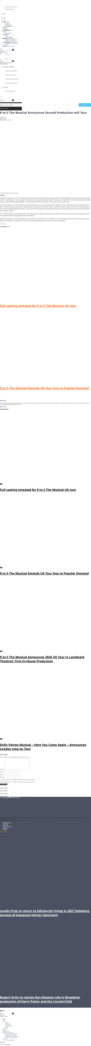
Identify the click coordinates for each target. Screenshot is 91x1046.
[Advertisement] (24, 10)
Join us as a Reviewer (10, 46)
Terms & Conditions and (24, 782)
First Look (5, 25)
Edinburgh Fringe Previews (11, 43)
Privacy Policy (32, 782)
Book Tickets (3, 223)
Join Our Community (7, 822)
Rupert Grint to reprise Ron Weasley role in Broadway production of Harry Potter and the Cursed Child (40, 999)
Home (4, 14)
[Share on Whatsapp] (4, 195)
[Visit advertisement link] (0, 786)
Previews (5, 23)
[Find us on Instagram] (4, 1042)
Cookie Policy (5, 825)
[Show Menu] (0, 54)
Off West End (8, 1024)
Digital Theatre (6, 30)
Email (1, 774)
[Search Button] (0, 48)
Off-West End (8, 24)
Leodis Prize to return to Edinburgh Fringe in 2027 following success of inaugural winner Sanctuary (44, 913)
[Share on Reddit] (3, 195)
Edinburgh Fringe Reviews (11, 39)
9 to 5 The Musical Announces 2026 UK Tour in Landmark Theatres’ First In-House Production (42, 659)
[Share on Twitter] (1, 195)
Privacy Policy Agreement (5, 782)
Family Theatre (8, 62)
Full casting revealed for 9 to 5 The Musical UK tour (38, 306)
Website (1, 777)
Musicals (7, 54)
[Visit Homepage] (7, 5)
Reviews (5, 34)
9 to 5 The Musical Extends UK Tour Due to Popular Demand (44, 388)
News (4, 22)
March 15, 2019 (3, 118)
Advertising (5, 829)
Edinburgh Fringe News (10, 40)
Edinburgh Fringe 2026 (8, 66)
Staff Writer (3, 117)
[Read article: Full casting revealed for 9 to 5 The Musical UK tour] (45, 264)
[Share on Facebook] (2, 195)
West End (7, 22)
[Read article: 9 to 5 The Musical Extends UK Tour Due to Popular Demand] (45, 347)
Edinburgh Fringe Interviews (11, 42)
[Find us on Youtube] (3, 1042)
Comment (2, 769)
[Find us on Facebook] (2, 28)
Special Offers (8, 33)
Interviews (5, 28)
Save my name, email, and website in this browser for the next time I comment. (18, 779)
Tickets (4, 31)
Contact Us (5, 44)
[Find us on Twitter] (1, 28)
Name (1, 771)
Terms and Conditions (7, 826)
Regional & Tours (9, 26)
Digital (6, 1027)
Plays (6, 35)
